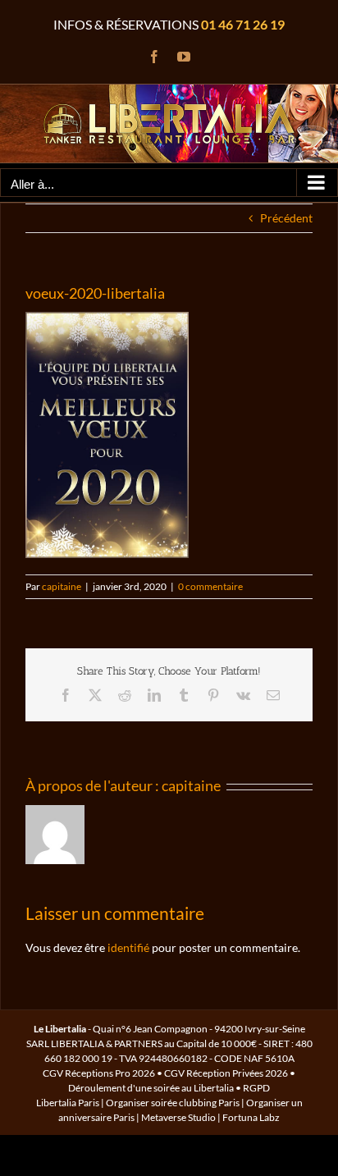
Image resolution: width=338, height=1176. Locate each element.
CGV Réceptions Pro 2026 (99, 1073)
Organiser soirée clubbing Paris (173, 1102)
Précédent (286, 218)
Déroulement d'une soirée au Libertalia (151, 1088)
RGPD (256, 1088)
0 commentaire (210, 586)
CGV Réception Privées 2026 (226, 1073)
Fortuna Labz (251, 1117)
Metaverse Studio (178, 1117)
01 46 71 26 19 (243, 24)
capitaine (61, 586)
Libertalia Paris (67, 1102)
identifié (128, 947)
